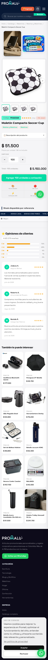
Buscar (40, 14)
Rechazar (24, 654)
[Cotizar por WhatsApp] (40, 195)
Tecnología (6, 573)
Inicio (4, 24)
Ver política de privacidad (16, 641)
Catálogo (11, 24)
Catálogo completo (10, 614)
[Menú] (43, 9)
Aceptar (24, 648)
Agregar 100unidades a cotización (24, 177)
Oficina (5, 589)
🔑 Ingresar (27, 9)
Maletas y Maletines (34, 24)
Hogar (4, 585)
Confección (7, 593)
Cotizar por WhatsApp (17, 556)
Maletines (20, 24)
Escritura (6, 569)
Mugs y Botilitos (9, 577)
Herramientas (7, 598)
